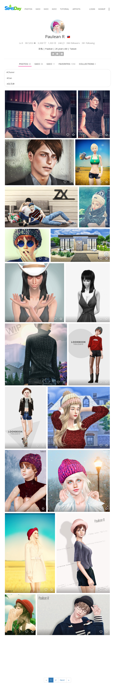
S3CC (51, 63)
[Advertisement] (57, 655)
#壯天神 (10, 83)
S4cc (38, 9)
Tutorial (64, 9)
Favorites (67, 63)
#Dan (9, 78)
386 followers (73, 43)
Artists (76, 9)
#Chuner (10, 72)
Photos (28, 9)
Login (92, 9)
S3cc (46, 9)
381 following (88, 43)
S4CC (38, 63)
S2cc (54, 9)
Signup (101, 9)
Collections (87, 63)
